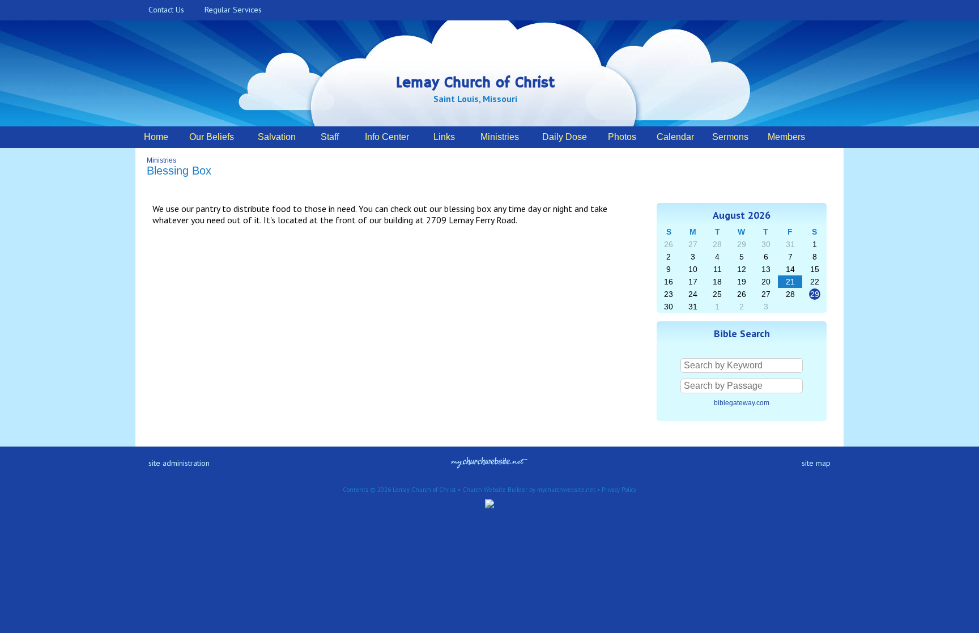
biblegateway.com (741, 403)
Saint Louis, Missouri (475, 98)
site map (816, 463)
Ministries (161, 160)
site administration (179, 463)
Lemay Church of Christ (475, 83)
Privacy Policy (619, 490)
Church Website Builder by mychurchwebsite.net (528, 490)
